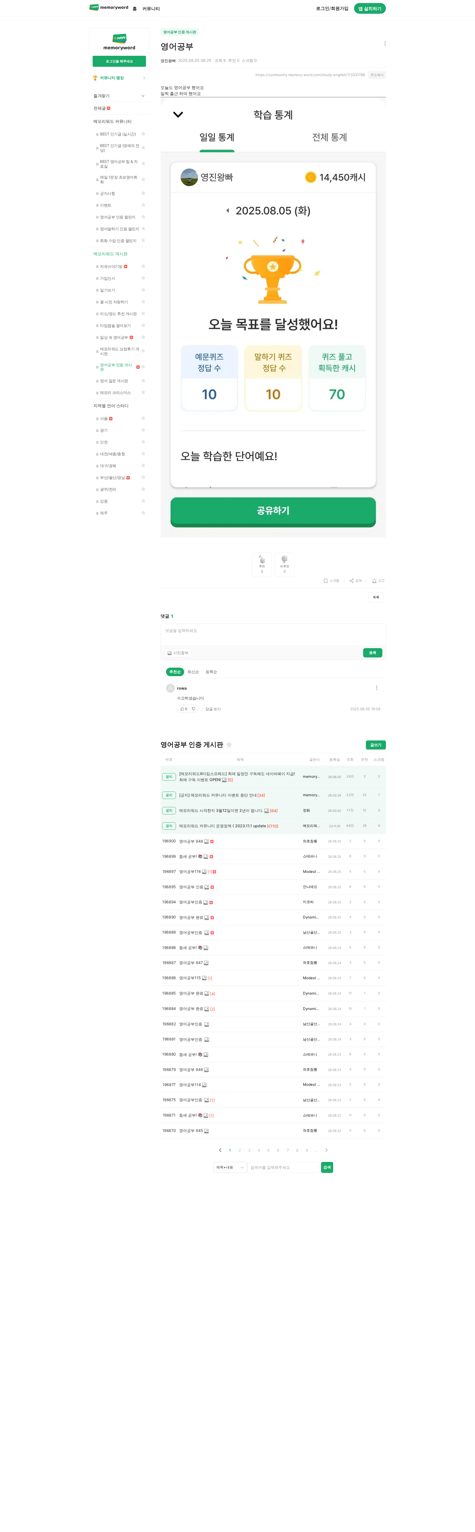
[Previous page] (220, 1150)
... (316, 1150)
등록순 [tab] (211, 671)
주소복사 (377, 75)
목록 (376, 597)
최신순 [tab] (193, 671)
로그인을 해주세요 (119, 61)
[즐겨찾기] (228, 744)
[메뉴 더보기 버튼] (384, 44)
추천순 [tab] (175, 671)
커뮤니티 (151, 8)
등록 (372, 652)
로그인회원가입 (332, 8)
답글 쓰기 (213, 709)
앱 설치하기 (370, 8)
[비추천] (194, 709)
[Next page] (326, 1150)
